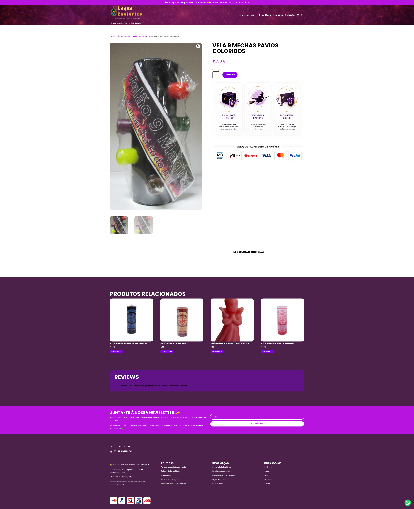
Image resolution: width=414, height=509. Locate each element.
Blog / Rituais (265, 15)
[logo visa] (113, 503)
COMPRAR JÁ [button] (116, 351)
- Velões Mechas (139, 36)
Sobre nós (278, 15)
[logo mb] (138, 503)
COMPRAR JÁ (230, 75)
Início (119, 36)
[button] (198, 46)
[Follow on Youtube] (129, 446)
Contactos (290, 15)
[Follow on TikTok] (124, 446)
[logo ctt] (147, 503)
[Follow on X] (116, 446)
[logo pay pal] (121, 503)
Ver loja (250, 15)
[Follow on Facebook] (111, 446)
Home (242, 15)
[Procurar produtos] (302, 15)
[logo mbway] (130, 503)
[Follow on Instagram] (120, 446)
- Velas (126, 36)
